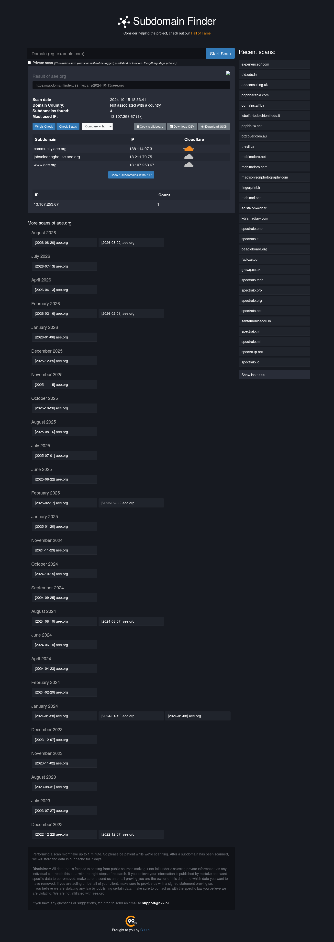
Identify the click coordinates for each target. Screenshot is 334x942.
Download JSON (215, 126)
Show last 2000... (255, 374)
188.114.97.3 (140, 148)
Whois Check (44, 126)
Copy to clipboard (151, 126)
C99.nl (145, 929)
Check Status (68, 126)
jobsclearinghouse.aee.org (57, 156)
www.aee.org (45, 165)
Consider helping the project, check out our (167, 33)
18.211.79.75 (140, 156)
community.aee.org (50, 148)
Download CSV (183, 126)
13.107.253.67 (141, 165)
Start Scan (220, 53)
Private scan (105, 62)
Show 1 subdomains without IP (131, 175)
